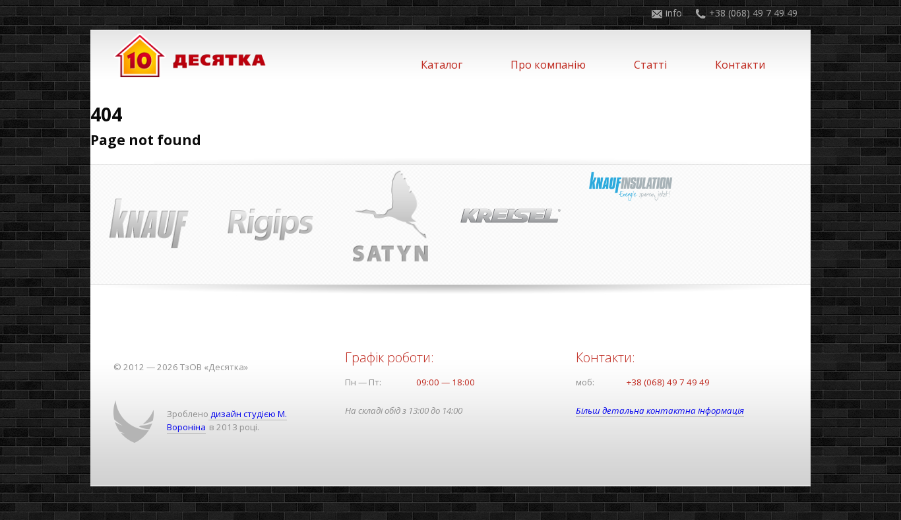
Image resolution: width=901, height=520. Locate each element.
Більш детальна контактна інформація (660, 410)
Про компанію (548, 64)
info (674, 13)
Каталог (441, 64)
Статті (650, 64)
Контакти (740, 64)
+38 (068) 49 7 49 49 (753, 13)
